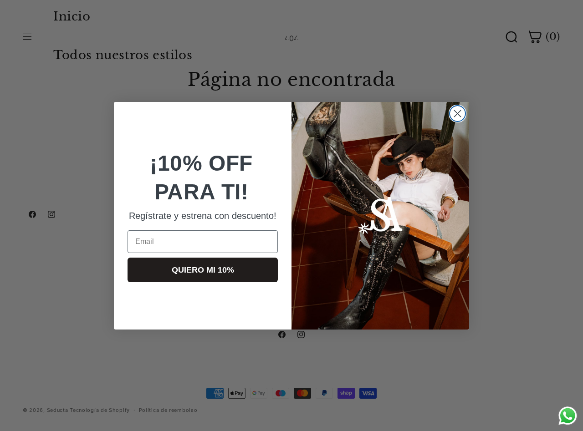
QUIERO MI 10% (203, 269)
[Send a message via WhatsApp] (567, 415)
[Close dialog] (457, 114)
